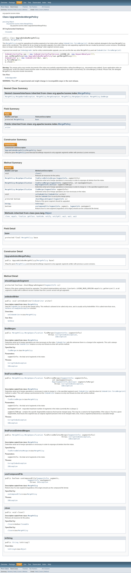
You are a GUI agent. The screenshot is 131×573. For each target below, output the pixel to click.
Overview (4, 2)
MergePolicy (16, 40)
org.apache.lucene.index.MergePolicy (19, 24)
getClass (31, 216)
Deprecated (37, 2)
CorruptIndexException (66, 335)
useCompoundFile (42, 206)
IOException (61, 337)
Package (12, 2)
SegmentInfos (62, 178)
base (37, 119)
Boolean (53, 185)
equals (14, 216)
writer (7, 127)
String (7, 204)
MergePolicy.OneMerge (99, 97)
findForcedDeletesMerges (45, 178)
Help (49, 2)
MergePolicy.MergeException (48, 97)
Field (14, 9)
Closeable (8, 32)
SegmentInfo (44, 185)
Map (36, 185)
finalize (22, 216)
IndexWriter (54, 194)
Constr (19, 9)
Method (25, 9)
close (37, 173)
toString (38, 204)
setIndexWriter (41, 194)
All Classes (46, 7)
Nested (10, 9)
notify (48, 216)
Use (25, 2)
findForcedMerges (42, 183)
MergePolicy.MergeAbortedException (20, 97)
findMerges (39, 189)
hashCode (40, 216)
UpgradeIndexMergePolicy (15, 150)
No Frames (33, 7)
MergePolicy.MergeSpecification (75, 97)
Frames (25, 7)
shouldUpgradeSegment (44, 199)
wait (64, 216)
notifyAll (57, 216)
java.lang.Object (8, 22)
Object (48, 213)
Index (44, 2)
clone (7, 216)
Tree (29, 2)
